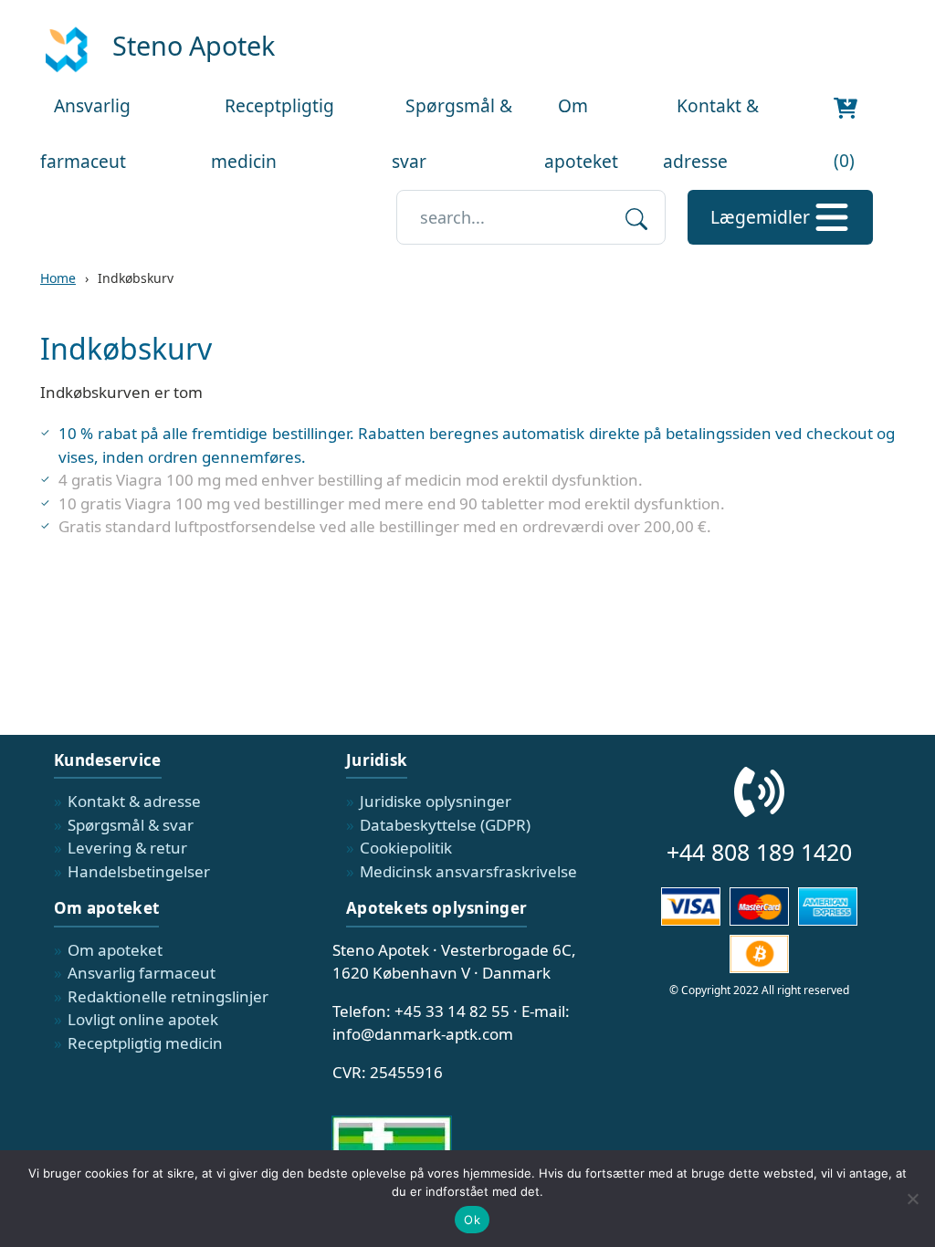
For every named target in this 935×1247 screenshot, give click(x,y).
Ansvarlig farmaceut (141, 972)
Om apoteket (115, 949)
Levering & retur (127, 847)
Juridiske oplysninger (435, 801)
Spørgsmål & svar (131, 824)
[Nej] (912, 1198)
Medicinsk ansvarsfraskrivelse (468, 871)
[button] (781, 217)
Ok (472, 1219)
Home (58, 278)
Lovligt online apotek (143, 1019)
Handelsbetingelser (139, 871)
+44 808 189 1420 (759, 851)
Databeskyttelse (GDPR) (445, 824)
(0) (844, 160)
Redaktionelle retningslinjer (168, 996)
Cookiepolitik (406, 847)
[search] (636, 217)
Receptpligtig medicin (145, 1042)
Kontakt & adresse (134, 801)
